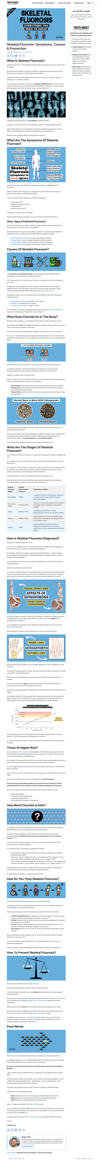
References (12, 1125)
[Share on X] (8, 55)
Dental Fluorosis (16, 244)
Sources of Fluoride (64, 3)
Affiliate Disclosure (87, 1158)
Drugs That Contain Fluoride (20, 301)
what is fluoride (23, 752)
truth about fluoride (34, 1117)
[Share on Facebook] (12, 55)
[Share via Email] (16, 55)
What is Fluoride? (38, 3)
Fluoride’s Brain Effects (18, 240)
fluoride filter (58, 998)
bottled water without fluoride (37, 1000)
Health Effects (49, 3)
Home (9, 1153)
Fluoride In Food (16, 303)
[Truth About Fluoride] (13, 3)
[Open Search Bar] (92, 3)
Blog (88, 3)
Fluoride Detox (79, 3)
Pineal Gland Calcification (19, 238)
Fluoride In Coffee (17, 305)
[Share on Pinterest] (19, 55)
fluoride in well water (55, 310)
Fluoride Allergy (16, 242)
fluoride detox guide (33, 1017)
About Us (78, 1158)
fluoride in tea (48, 291)
